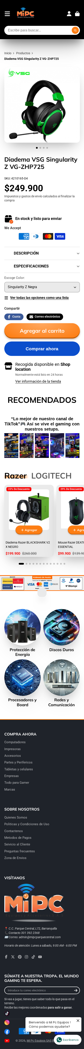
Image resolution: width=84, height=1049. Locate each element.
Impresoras (12, 749)
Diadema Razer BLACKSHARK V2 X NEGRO (29, 521)
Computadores (15, 742)
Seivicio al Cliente (17, 844)
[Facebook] (6, 957)
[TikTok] (33, 957)
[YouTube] (40, 957)
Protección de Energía (22, 633)
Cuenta (69, 13)
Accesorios (12, 756)
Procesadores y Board (22, 683)
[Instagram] (26, 957)
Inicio (7, 53)
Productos (23, 53)
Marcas (9, 789)
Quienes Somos (15, 817)
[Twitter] (13, 957)
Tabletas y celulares (18, 769)
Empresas (11, 776)
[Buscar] (75, 30)
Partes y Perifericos (18, 762)
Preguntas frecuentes (19, 851)
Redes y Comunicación (61, 683)
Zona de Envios (15, 858)
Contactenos (13, 831)
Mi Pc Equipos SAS (39, 1040)
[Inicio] (25, 14)
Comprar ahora (42, 348)
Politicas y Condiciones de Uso (26, 824)
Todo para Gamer (16, 783)
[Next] (73, 445)
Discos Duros (61, 630)
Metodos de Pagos (17, 838)
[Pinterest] (20, 957)
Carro (77, 13)
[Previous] (10, 445)
